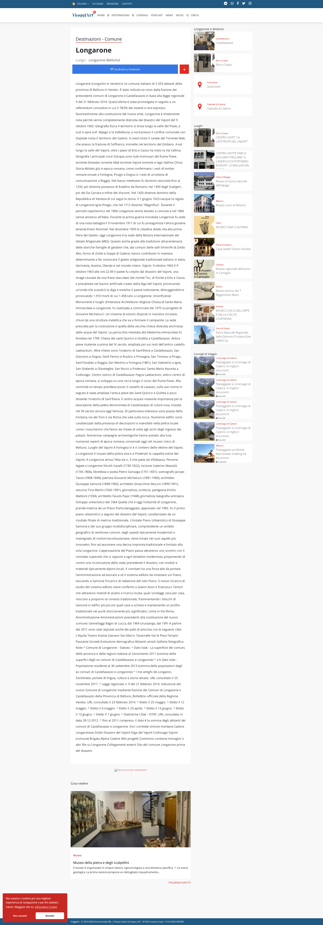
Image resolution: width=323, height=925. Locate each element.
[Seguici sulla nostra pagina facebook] (238, 3)
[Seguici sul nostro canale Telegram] (225, 3)
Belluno (219, 200)
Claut (218, 222)
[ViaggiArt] (84, 15)
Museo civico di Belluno (231, 205)
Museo (77, 855)
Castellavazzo (222, 38)
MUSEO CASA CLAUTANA (232, 227)
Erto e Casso (222, 60)
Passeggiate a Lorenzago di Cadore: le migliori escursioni (233, 366)
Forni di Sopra (223, 328)
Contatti (127, 3)
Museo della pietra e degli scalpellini (101, 862)
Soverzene (212, 82)
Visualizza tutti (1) (180, 882)
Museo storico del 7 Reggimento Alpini (228, 293)
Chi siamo (97, 3)
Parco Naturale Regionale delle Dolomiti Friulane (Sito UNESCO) (233, 336)
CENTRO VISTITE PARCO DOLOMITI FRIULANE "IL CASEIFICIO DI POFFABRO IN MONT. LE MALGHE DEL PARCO (232, 161)
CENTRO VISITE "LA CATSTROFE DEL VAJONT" (232, 139)
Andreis (219, 306)
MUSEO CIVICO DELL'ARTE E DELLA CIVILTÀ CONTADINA (232, 315)
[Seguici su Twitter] (243, 3)
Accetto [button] (49, 915)
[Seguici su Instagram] (250, 3)
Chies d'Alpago (223, 177)
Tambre (220, 264)
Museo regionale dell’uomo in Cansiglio (233, 271)
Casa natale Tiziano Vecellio (233, 249)
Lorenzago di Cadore (226, 357)
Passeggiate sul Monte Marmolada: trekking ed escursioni (231, 454)
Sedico (219, 286)
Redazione (112, 3)
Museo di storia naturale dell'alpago (231, 183)
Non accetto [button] (20, 915)
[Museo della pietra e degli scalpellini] (131, 819)
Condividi (126, 69)
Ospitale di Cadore (216, 104)
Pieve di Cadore (223, 244)
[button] (81, 4)
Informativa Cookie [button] (46, 907)
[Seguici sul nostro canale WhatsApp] (232, 3)
